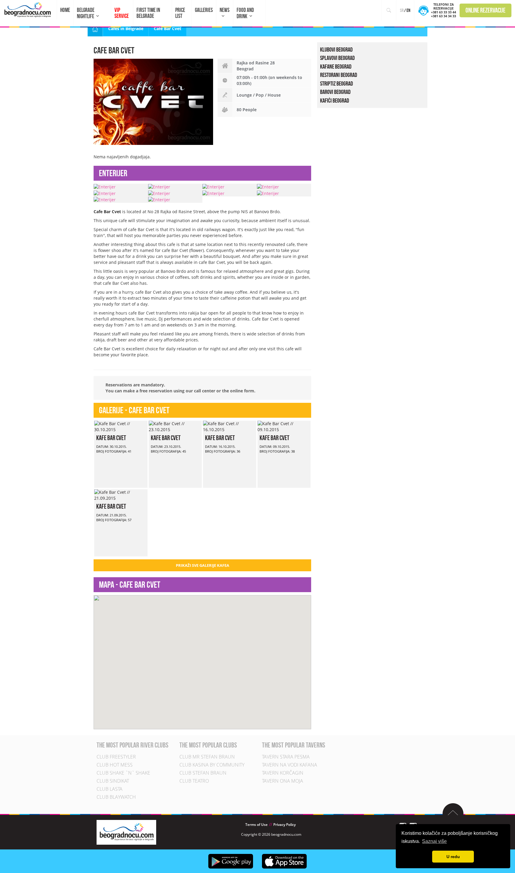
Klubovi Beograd (336, 49)
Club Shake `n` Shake (123, 773)
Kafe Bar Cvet (111, 437)
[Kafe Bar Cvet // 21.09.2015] (121, 495)
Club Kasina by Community (211, 764)
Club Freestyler (116, 756)
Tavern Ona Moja (282, 781)
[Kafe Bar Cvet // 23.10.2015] (175, 426)
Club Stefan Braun (203, 773)
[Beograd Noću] (126, 832)
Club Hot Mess (115, 764)
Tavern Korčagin (282, 773)
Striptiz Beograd (336, 83)
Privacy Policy (284, 824)
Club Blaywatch (116, 797)
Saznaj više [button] (434, 841)
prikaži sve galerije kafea (202, 565)
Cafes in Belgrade (125, 28)
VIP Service (121, 13)
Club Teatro (194, 781)
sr (402, 10)
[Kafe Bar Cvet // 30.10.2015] (121, 426)
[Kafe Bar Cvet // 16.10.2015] (229, 426)
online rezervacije (485, 10)
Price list (180, 13)
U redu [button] (453, 856)
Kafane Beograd (335, 66)
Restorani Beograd (338, 75)
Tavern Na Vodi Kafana (289, 764)
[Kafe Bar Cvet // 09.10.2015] (284, 426)
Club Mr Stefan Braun (207, 756)
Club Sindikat (113, 781)
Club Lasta (109, 789)
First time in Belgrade (148, 13)
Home (65, 10)
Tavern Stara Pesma (286, 756)
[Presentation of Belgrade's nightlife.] (28, 9)
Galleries (204, 10)
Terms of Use (256, 824)
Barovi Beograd (335, 92)
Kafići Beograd (334, 100)
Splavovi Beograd (337, 58)
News (224, 10)
